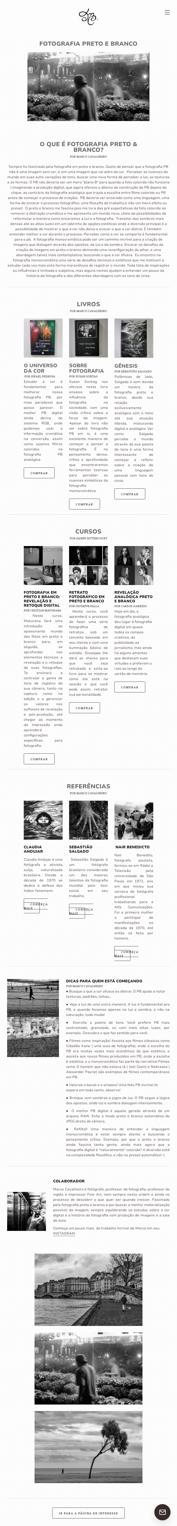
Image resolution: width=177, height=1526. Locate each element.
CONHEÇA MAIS (36, 906)
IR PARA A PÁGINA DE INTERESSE (88, 1513)
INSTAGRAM (64, 1233)
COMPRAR (39, 472)
